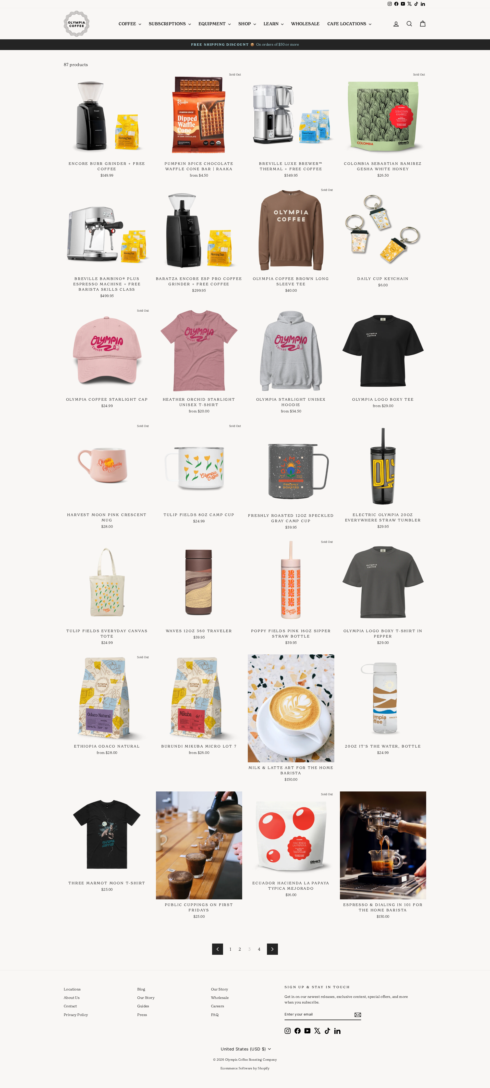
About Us (72, 998)
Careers (217, 1006)
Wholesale (305, 23)
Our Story (145, 998)
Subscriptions (168, 23)
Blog (141, 989)
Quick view (106, 153)
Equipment (213, 23)
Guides (143, 1006)
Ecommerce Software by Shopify (245, 1068)
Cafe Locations (347, 23)
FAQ (214, 1015)
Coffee (128, 23)
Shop (245, 23)
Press (142, 1015)
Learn (272, 23)
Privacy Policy (76, 1015)
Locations (72, 989)
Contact (70, 1006)
